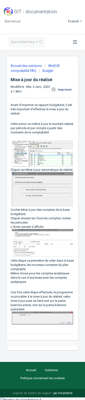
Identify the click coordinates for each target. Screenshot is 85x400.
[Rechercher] (41, 42)
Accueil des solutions (26, 66)
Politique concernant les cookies (42, 378)
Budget (47, 71)
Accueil (31, 370)
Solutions (51, 370)
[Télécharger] (34, 199)
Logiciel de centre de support (32, 393)
